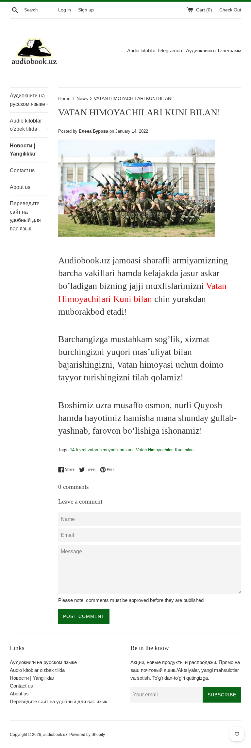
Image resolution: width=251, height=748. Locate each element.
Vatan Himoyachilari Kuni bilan (164, 449)
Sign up (86, 10)
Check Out (230, 10)
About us (20, 187)
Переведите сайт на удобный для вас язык (25, 216)
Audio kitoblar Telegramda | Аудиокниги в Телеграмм (184, 50)
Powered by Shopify (87, 734)
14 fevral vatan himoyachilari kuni (101, 449)
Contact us (22, 170)
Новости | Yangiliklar (23, 150)
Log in (64, 10)
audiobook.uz (55, 734)
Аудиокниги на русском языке (29, 100)
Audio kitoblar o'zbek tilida (29, 125)
